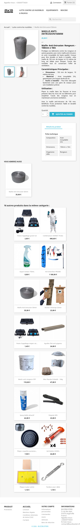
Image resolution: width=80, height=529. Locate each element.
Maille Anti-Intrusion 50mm (18, 192)
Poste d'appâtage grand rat (27, 236)
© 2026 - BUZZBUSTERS (40, 526)
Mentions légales (29, 512)
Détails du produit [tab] (53, 127)
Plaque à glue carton (27, 487)
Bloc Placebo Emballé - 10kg (53, 379)
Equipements (52, 10)
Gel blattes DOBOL (53, 451)
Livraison (26, 510)
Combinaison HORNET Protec (53, 236)
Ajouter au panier (62, 114)
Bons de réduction (48, 522)
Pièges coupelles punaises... (27, 451)
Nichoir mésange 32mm (53, 308)
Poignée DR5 (53, 415)
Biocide (64, 10)
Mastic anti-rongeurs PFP (27, 379)
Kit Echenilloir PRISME (53, 272)
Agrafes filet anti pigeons (53, 343)
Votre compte (48, 506)
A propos (23, 13)
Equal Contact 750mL (27, 272)
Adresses (45, 520)
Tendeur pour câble (53, 487)
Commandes (46, 514)
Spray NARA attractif (27, 415)
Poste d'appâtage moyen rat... (27, 343)
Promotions (8, 510)
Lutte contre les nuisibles (31, 10)
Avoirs (44, 517)
